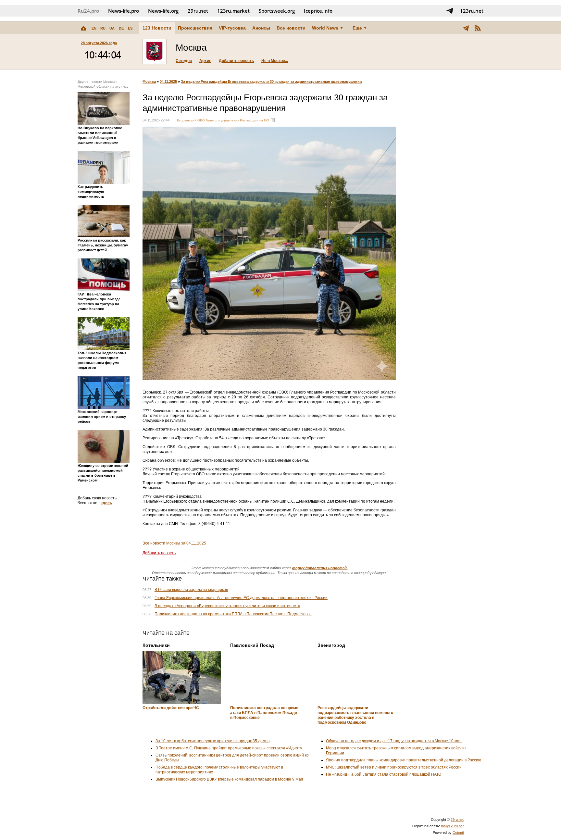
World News (325, 28)
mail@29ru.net (452, 826)
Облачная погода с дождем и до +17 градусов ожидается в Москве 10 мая (394, 741)
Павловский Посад (252, 645)
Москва (149, 81)
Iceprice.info (318, 10)
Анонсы (261, 28)
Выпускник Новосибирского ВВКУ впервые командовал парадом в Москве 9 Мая (229, 779)
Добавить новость (236, 60)
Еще (357, 28)
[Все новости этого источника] (273, 120)
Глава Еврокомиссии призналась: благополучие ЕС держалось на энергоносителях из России (241, 597)
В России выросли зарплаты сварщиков (191, 589)
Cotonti (458, 832)
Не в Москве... (274, 60)
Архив (205, 60)
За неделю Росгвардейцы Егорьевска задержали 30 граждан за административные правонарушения (271, 81)
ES (130, 28)
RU (103, 28)
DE (121, 28)
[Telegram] (466, 28)
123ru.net (471, 10)
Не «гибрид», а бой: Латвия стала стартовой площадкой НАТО (383, 774)
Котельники (156, 645)
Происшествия (195, 28)
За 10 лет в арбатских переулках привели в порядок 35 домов (212, 741)
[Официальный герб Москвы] (155, 51)
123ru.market (233, 10)
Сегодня (184, 60)
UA (112, 28)
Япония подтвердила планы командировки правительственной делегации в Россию (403, 760)
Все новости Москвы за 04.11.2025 (174, 543)
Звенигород (331, 645)
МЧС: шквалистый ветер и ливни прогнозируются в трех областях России (394, 767)
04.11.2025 (168, 81)
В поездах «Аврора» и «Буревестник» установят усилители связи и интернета (227, 606)
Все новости (291, 28)
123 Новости (157, 28)
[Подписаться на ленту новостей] (477, 28)
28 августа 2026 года (99, 43)
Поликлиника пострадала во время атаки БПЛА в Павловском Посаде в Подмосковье (233, 614)
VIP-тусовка (232, 28)
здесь (106, 503)
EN (94, 28)
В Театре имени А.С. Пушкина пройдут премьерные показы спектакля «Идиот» (229, 748)
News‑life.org (163, 10)
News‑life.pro (123, 10)
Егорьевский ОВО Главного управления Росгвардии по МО (223, 120)
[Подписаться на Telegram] (449, 11)
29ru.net (198, 10)
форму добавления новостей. (320, 568)
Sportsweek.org (277, 10)
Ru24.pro (88, 10)
